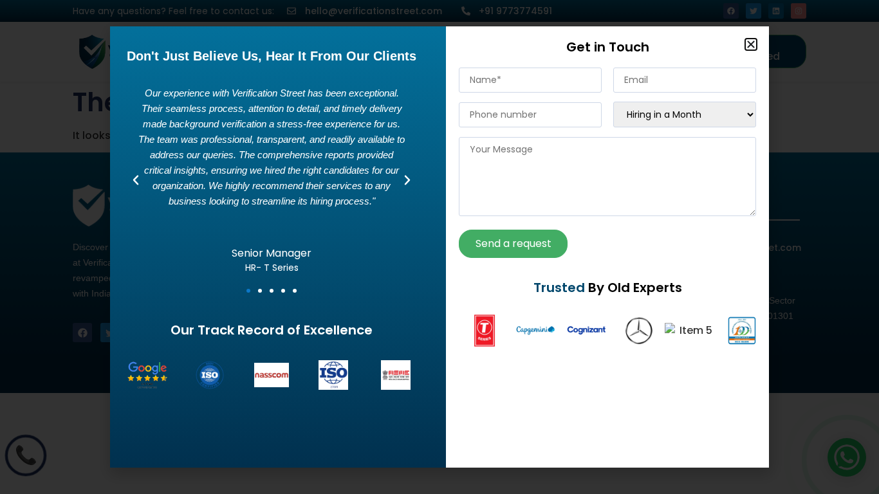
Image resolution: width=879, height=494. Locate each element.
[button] (751, 44)
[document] (439, 247)
